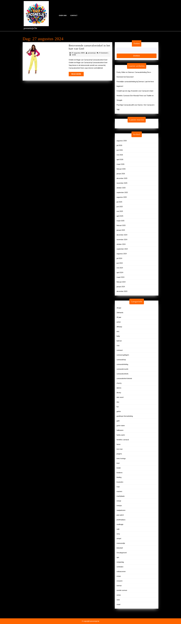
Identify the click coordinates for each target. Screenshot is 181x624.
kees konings (121, 458)
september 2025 (122, 192)
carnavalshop (121, 359)
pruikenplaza (121, 520)
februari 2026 (121, 169)
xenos (119, 595)
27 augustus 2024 (78, 53)
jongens (119, 454)
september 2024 (122, 249)
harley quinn (121, 435)
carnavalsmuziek (122, 369)
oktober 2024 (121, 244)
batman (119, 341)
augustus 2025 (122, 197)
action (119, 322)
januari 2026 (121, 173)
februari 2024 (121, 282)
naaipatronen (121, 510)
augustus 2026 (122, 141)
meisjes (119, 505)
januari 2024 (121, 286)
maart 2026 (120, 164)
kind (118, 463)
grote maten (121, 425)
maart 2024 (120, 277)
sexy (118, 534)
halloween (120, 430)
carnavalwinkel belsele (124, 378)
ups (118, 557)
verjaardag (120, 562)
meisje (119, 501)
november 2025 (122, 183)
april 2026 (120, 159)
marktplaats (121, 496)
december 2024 (122, 235)
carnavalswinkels (122, 374)
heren (118, 444)
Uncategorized (122, 552)
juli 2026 (119, 145)
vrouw (119, 576)
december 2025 (122, 178)
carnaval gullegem (123, 355)
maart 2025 (120, 221)
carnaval (119, 350)
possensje (92, 53)
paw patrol (120, 515)
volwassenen (121, 571)
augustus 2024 (122, 254)
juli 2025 (119, 202)
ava (118, 331)
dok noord (120, 397)
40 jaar (119, 317)
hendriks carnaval (123, 440)
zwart (118, 604)
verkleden (120, 567)
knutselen (120, 482)
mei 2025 (120, 211)
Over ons (63, 15)
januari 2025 (121, 230)
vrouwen (119, 581)
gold (118, 421)
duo (118, 402)
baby (118, 336)
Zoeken (136, 43)
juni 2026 (120, 150)
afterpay (119, 327)
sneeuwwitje (121, 543)
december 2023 (122, 291)
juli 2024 (119, 258)
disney (119, 392)
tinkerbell (120, 548)
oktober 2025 (121, 188)
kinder (119, 468)
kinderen (119, 472)
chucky (119, 383)
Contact (73, 15)
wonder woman (122, 590)
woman (119, 585)
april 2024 (120, 272)
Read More (77, 74)
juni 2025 (120, 206)
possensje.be (30, 28)
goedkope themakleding (125, 416)
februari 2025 (121, 225)
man (118, 487)
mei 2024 (120, 268)
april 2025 (120, 216)
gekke (119, 411)
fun (118, 407)
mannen (119, 491)
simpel (119, 538)
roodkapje (120, 524)
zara (118, 600)
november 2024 (122, 239)
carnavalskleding (122, 364)
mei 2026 (120, 155)
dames (119, 388)
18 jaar (119, 308)
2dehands (120, 312)
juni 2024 (120, 263)
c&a (118, 345)
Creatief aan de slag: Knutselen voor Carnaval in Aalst (135, 91)
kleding (119, 477)
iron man (120, 449)
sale (118, 529)
